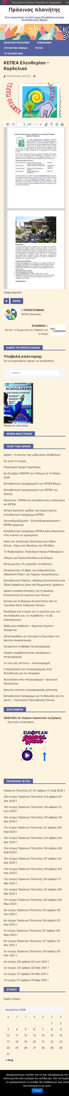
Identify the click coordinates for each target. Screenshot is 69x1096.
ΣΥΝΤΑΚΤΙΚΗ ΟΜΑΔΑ (15, 48)
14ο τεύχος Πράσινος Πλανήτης (23, 858)
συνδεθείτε (47, 360)
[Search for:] (34, 373)
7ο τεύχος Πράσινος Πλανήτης (22, 930)
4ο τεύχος (10, 961)
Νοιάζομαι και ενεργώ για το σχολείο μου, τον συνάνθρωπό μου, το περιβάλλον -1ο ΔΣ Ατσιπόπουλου (32, 615)
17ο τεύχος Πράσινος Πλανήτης (23, 827)
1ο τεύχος (10, 980)
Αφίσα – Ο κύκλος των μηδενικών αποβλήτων (32, 454)
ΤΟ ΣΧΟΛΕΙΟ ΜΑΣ (13, 53)
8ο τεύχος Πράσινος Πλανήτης (23, 920)
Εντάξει (37, 1091)
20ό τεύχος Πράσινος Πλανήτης (23, 796)
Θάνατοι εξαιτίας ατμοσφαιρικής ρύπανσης (31, 689)
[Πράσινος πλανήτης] (34, 37)
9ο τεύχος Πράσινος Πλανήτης (23, 910)
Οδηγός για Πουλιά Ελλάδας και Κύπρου (28, 557)
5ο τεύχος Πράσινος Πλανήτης (23, 951)
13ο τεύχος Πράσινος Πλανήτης (23, 868)
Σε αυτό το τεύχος (15, 461)
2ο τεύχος (10, 973)
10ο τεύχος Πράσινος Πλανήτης (23, 889)
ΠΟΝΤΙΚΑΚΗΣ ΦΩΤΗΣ (18, 76)
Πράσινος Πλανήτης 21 (18, 790)
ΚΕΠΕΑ (16, 301)
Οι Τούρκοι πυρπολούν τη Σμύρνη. (40, 717)
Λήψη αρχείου (13, 292)
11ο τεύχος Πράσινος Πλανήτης (23, 899)
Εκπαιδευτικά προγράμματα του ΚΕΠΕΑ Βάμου (32, 483)
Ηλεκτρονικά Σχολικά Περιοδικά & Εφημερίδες (36, 2)
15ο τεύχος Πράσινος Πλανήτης (23, 848)
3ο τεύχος (10, 967)
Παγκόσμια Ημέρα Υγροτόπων (22, 467)
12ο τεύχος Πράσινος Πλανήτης (23, 879)
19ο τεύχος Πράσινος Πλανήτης (23, 806)
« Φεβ (9, 1060)
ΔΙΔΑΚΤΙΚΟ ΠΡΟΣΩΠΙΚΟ (17, 42)
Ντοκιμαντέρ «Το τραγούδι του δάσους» (28, 563)
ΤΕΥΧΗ (39, 48)
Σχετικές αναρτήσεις (21, 721)
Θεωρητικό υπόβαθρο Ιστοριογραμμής (27, 646)
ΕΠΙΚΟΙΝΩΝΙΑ (44, 42)
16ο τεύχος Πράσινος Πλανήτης (23, 837)
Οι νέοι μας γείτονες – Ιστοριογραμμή (27, 663)
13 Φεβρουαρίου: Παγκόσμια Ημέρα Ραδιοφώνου (33, 551)
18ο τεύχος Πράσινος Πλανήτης (23, 817)
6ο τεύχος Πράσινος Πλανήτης (23, 940)
